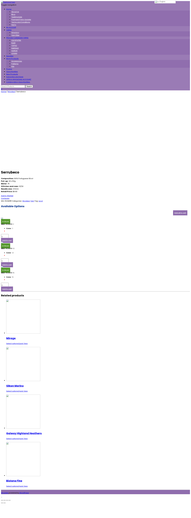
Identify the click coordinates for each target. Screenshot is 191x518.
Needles (9, 56)
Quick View (23, 343)
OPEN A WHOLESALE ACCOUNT (18, 79)
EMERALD (15, 48)
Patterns (14, 64)
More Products (12, 58)
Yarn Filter (15, 35)
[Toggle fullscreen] (7, 500)
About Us (15, 12)
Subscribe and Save (14, 77)
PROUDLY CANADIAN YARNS (17, 38)
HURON (14, 51)
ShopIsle (5, 493)
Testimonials (16, 17)
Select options (12, 343)
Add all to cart (180, 213)
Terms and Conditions (20, 22)
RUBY (13, 43)
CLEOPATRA (16, 40)
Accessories (16, 61)
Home (8, 9)
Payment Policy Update (21, 19)
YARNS (9, 30)
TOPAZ (14, 45)
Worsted (11, 91)
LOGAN (14, 53)
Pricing (9, 69)
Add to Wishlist (7, 196)
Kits (12, 66)
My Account (11, 27)
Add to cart (7, 240)
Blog (13, 14)
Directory (15, 32)
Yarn (32, 201)
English (162, 2)
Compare (5, 198)
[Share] (5, 500)
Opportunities (12, 71)
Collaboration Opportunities (18, 82)
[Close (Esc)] (2, 500)
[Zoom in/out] (9, 500)
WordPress (24, 493)
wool (41, 201)
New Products (12, 74)
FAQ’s (13, 25)
